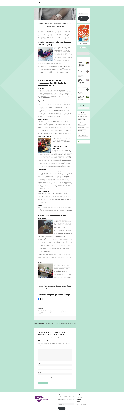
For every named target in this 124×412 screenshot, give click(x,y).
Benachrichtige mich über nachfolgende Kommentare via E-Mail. (50, 377)
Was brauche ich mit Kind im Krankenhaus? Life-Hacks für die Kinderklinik (81, 73)
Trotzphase (84, 133)
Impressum (79, 402)
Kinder (83, 121)
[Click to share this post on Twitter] (43, 317)
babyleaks (38, 3)
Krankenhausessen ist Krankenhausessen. (46, 121)
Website (39, 372)
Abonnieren (61, 408)
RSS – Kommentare (81, 397)
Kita (83, 122)
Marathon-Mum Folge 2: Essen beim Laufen (51, 337)
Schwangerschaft (81, 132)
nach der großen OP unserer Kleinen (61, 270)
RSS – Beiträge (80, 395)
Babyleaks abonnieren (83, 18)
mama (87, 127)
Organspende (80, 130)
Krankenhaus (84, 124)
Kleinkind (79, 124)
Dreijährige (80, 116)
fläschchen (80, 119)
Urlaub (79, 135)
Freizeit (84, 119)
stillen (86, 132)
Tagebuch (79, 133)
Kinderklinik (80, 122)
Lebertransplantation (81, 127)
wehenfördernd (84, 135)
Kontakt (78, 401)
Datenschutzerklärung (81, 404)
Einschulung (85, 116)
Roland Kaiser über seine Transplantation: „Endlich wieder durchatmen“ (81, 64)
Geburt (79, 121)
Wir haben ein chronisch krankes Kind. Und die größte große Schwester (43, 311)
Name (39, 363)
